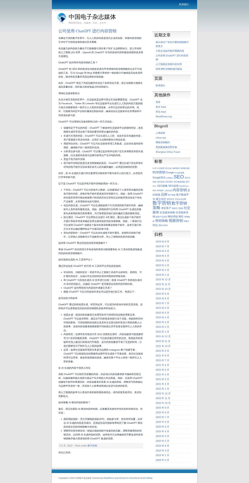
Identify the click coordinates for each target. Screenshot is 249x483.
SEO (179, 176)
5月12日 (168, 168)
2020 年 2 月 (162, 440)
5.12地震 (160, 168)
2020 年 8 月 (162, 412)
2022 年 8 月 (162, 298)
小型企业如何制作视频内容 (170, 50)
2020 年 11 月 (163, 398)
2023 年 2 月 (162, 270)
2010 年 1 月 (162, 455)
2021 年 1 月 (162, 388)
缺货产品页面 (161, 217)
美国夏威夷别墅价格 (166, 147)
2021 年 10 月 (163, 346)
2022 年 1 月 (162, 331)
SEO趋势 (173, 185)
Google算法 (159, 177)
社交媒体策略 (167, 212)
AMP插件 (176, 168)
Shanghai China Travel (168, 152)
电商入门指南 (177, 208)
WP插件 (160, 190)
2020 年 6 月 (162, 422)
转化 (155, 225)
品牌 (164, 194)
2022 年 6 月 (162, 308)
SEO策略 (162, 185)
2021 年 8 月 (162, 355)
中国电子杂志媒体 (92, 16)
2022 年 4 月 (162, 317)
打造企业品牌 (180, 199)
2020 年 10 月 (163, 403)
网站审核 (173, 216)
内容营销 (180, 190)
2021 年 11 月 (163, 341)
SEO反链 (161, 182)
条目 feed (161, 106)
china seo (161, 137)
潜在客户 (166, 208)
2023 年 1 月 (162, 274)
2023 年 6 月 (162, 251)
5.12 (154, 168)
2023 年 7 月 (162, 246)
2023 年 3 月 (162, 265)
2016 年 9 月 (162, 445)
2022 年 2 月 (162, 327)
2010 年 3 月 (162, 450)
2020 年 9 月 (162, 407)
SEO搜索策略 (179, 182)
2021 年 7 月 (162, 360)
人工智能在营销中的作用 (169, 64)
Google (170, 172)
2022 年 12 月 (163, 279)
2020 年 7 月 (162, 417)
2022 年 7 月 (162, 303)
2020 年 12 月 (163, 393)
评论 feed (161, 111)
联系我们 (184, 4)
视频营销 (176, 221)
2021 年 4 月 (162, 374)
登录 (158, 102)
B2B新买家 (185, 168)
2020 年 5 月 (162, 426)
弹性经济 (170, 199)
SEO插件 (169, 182)
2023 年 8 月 (162, 241)
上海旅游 (160, 133)
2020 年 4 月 (162, 431)
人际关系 (168, 190)
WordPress (109, 478)
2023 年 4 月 (162, 260)
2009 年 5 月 (162, 460)
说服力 (186, 221)
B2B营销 (159, 172)
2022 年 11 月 (163, 284)
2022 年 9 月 (162, 293)
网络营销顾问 (163, 142)
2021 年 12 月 (163, 336)
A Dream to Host (126, 478)
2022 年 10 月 (163, 289)
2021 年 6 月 (162, 365)
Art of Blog (147, 478)
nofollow (169, 178)
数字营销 (92, 445)
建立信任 (161, 198)
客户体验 (171, 195)
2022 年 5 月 (162, 312)
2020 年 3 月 (162, 436)
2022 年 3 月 (162, 322)
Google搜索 (179, 173)
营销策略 (161, 220)
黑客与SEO (163, 225)
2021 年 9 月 (162, 350)
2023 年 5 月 (162, 255)
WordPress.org (164, 116)
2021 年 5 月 (162, 369)
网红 (181, 216)
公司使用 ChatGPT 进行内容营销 (87, 31)
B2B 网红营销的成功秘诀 (169, 69)
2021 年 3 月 (162, 379)
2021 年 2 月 (162, 384)
